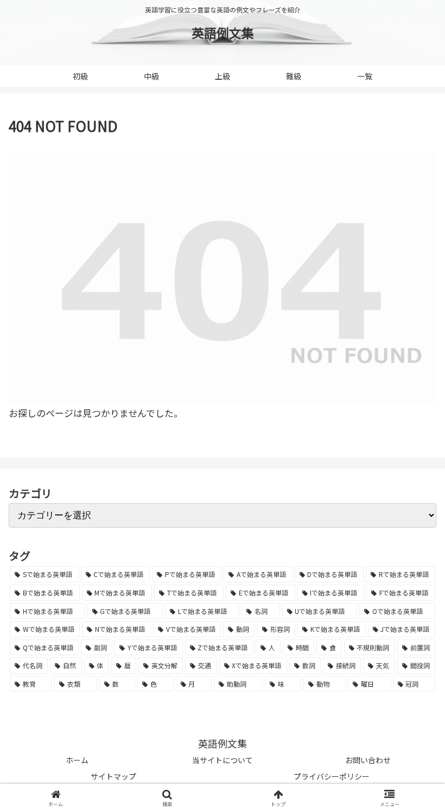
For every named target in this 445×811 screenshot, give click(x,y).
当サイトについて (222, 760)
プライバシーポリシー (332, 776)
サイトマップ (113, 776)
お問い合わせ (368, 760)
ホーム (77, 760)
